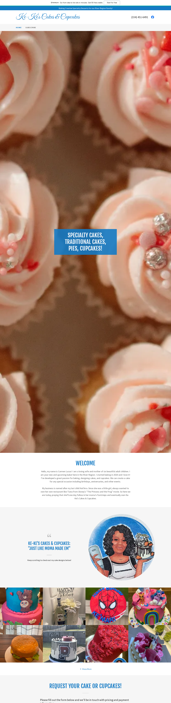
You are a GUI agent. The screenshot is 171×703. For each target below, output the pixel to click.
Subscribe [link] (31, 27)
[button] (86, 669)
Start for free (112, 3)
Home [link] (19, 27)
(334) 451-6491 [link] (139, 17)
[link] (51, 17)
